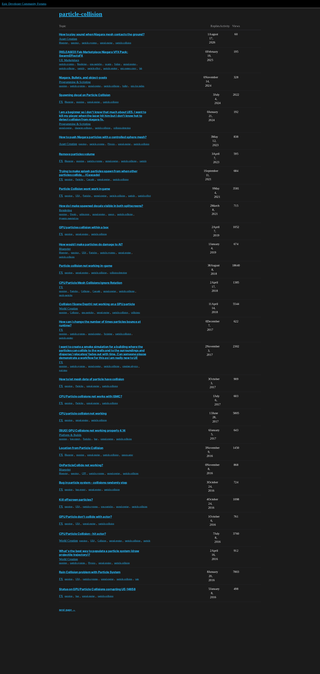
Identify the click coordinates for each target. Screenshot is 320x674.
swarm (108, 64)
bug (96, 439)
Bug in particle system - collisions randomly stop (93, 482)
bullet (125, 86)
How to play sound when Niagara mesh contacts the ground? (101, 34)
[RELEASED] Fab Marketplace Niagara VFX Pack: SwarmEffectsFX (93, 53)
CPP (84, 473)
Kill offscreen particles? (76, 499)
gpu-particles (96, 64)
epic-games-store (128, 68)
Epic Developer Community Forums (24, 3)
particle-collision (123, 43)
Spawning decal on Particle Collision (84, 95)
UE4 (78, 195)
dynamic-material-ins (69, 218)
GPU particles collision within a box (84, 227)
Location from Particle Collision (81, 448)
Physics (111, 144)
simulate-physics (130, 366)
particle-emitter (110, 68)
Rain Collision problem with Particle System (90, 572)
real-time (63, 370)
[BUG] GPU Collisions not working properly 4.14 (92, 430)
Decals (73, 214)
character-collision (83, 128)
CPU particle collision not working (83, 413)
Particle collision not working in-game (85, 265)
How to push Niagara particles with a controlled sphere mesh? (102, 137)
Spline (117, 64)
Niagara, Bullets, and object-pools (83, 77)
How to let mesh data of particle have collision (91, 379)
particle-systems (89, 43)
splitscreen (84, 214)
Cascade (90, 179)
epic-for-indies (137, 86)
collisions (135, 312)
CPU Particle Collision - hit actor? (82, 534)
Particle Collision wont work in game (84, 189)
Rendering (82, 64)
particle (81, 68)
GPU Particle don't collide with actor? (85, 516)
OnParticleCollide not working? (81, 465)
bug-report (75, 439)
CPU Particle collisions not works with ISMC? (90, 396)
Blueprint (63, 43)
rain (137, 579)
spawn (111, 214)
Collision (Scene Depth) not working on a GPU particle (97, 304)
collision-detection (122, 128)
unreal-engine (106, 43)
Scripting (108, 334)
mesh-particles (65, 295)
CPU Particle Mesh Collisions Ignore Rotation (90, 283)
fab (140, 68)
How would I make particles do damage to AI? (91, 244)
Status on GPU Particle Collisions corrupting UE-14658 (97, 589)
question (75, 43)
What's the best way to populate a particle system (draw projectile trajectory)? (99, 552)
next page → (67, 609)
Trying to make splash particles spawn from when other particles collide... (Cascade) (98, 173)
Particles (80, 179)
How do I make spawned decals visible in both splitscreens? (101, 206)
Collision (85, 291)
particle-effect (94, 68)
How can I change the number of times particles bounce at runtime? (100, 323)
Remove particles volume (77, 154)
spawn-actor (127, 455)
